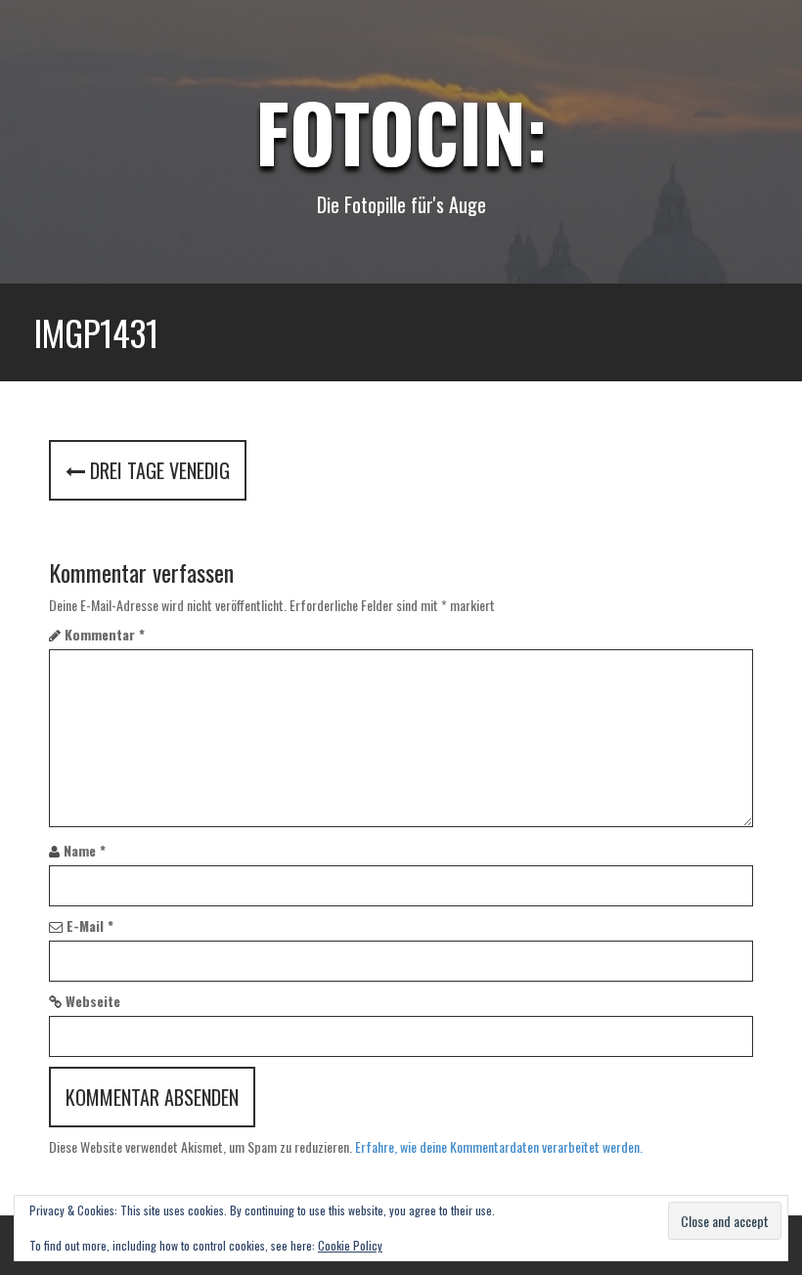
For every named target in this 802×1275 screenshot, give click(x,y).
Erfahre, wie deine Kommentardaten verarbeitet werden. (499, 1146)
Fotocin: (401, 131)
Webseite (93, 1001)
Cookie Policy (350, 1245)
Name (85, 850)
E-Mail (90, 926)
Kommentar (105, 634)
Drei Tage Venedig (157, 470)
